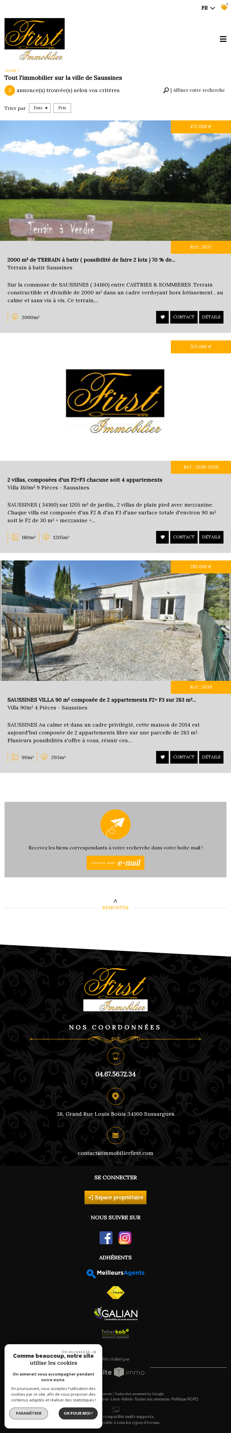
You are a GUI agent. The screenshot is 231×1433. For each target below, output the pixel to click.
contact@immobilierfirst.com (115, 1152)
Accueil (10, 70)
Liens (115, 1399)
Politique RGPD (184, 1399)
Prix (62, 107)
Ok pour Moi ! (78, 1413)
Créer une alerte (115, 862)
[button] (194, 90)
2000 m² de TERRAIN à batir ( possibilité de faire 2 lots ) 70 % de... (91, 259)
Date (38, 107)
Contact (184, 317)
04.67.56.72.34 (115, 1074)
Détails (211, 317)
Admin (127, 1399)
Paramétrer (29, 1413)
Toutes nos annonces (152, 1399)
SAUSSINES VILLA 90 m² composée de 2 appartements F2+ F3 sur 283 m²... (102, 699)
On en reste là (75, 1351)
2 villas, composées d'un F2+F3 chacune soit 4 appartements (85, 479)
